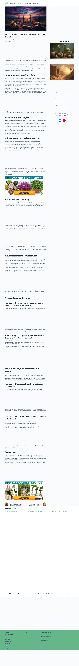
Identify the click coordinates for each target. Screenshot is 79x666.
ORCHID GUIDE (45, 640)
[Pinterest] (26, 632)
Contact (8, 639)
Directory (8, 641)
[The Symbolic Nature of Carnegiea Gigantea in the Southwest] (63, 551)
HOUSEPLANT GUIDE (46, 636)
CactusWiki (13, 3)
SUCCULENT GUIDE (46, 632)
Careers (7, 644)
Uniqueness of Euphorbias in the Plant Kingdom (39, 593)
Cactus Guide (28, 3)
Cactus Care (20, 3)
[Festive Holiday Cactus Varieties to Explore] (16, 551)
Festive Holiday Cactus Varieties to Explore (14, 593)
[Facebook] (23, 632)
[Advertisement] (25, 51)
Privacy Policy (9, 635)
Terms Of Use (9, 637)
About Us (8, 632)
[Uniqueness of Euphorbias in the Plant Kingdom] (39, 551)
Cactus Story (36, 3)
